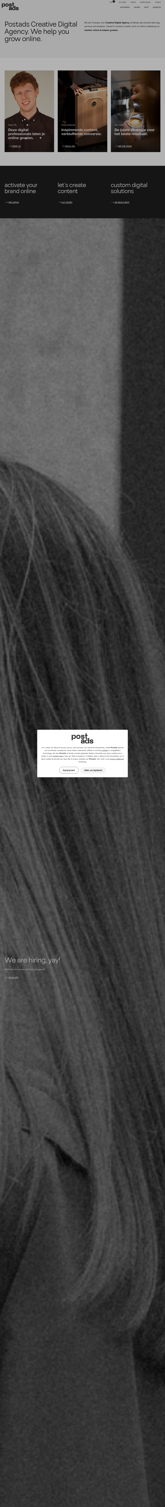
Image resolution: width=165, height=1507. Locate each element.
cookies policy (58, 756)
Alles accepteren (93, 770)
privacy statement (117, 759)
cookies (105, 750)
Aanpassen (69, 770)
